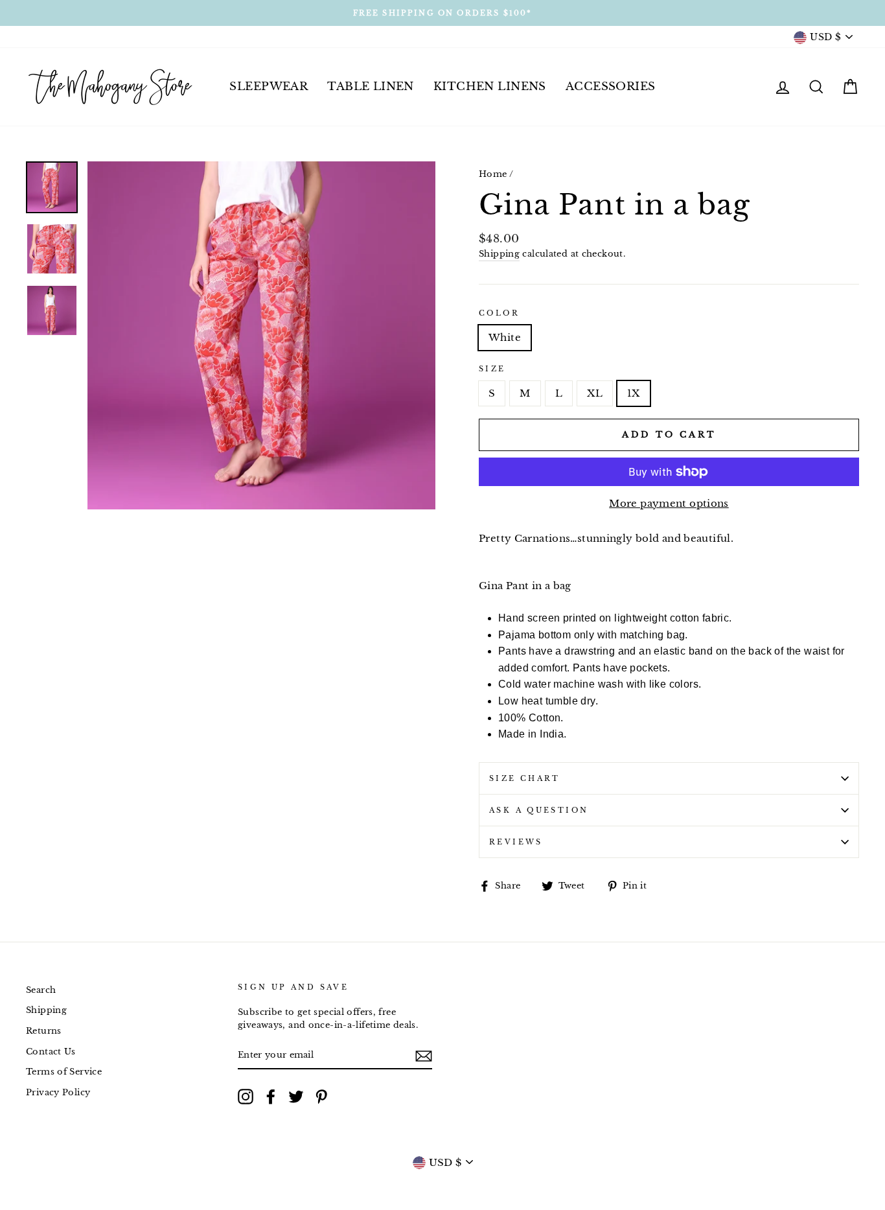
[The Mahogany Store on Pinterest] (321, 1096)
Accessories (611, 86)
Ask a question (538, 810)
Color (499, 313)
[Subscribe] (423, 1055)
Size (492, 368)
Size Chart (524, 778)
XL (595, 393)
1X (633, 393)
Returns (44, 1031)
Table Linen (370, 86)
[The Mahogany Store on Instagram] (245, 1096)
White (504, 337)
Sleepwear (268, 86)
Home (493, 174)
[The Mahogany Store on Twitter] (296, 1096)
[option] (442, 12)
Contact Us (51, 1051)
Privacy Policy (58, 1092)
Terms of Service (64, 1071)
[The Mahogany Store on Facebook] (271, 1096)
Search (41, 990)
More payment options (669, 503)
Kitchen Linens (489, 86)
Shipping (499, 254)
